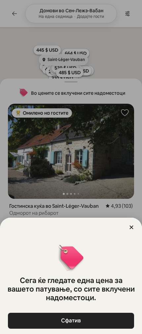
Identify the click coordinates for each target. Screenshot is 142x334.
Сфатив (71, 320)
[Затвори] (131, 227)
